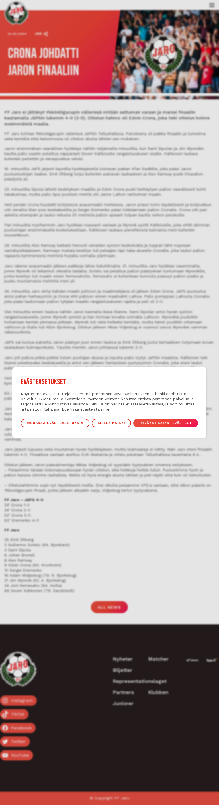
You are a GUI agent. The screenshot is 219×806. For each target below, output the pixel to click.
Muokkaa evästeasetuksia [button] (55, 423)
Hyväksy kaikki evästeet (165, 423)
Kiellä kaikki (111, 423)
